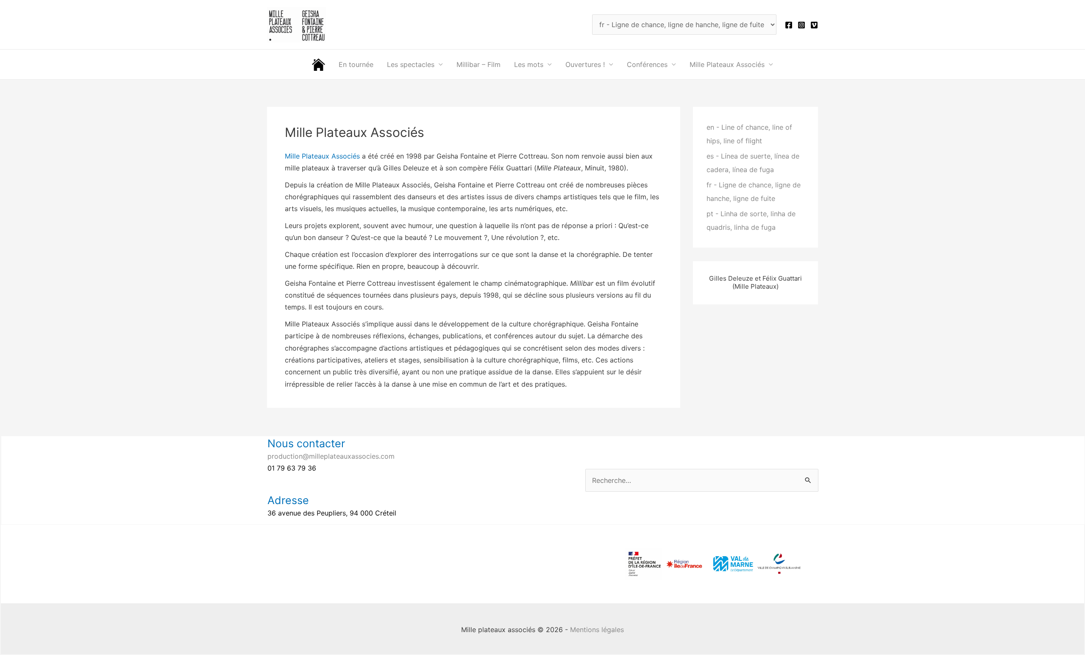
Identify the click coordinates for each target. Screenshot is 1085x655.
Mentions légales (597, 629)
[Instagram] (801, 25)
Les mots (528, 64)
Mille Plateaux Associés (727, 64)
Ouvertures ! (585, 64)
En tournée (356, 64)
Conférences (647, 64)
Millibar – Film (478, 64)
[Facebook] (789, 25)
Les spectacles (410, 64)
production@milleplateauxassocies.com (331, 456)
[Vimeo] (814, 25)
